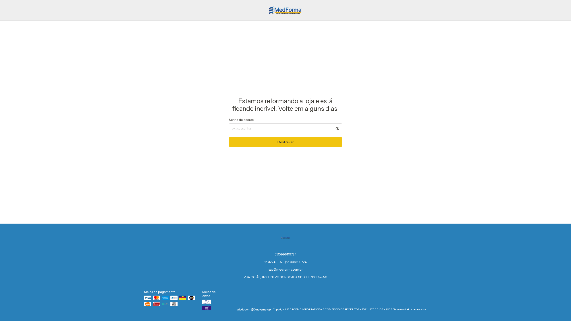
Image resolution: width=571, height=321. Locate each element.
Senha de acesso (241, 120)
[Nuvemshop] (254, 310)
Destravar (285, 142)
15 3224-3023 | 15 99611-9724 (286, 262)
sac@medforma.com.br (286, 270)
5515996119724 (285, 254)
